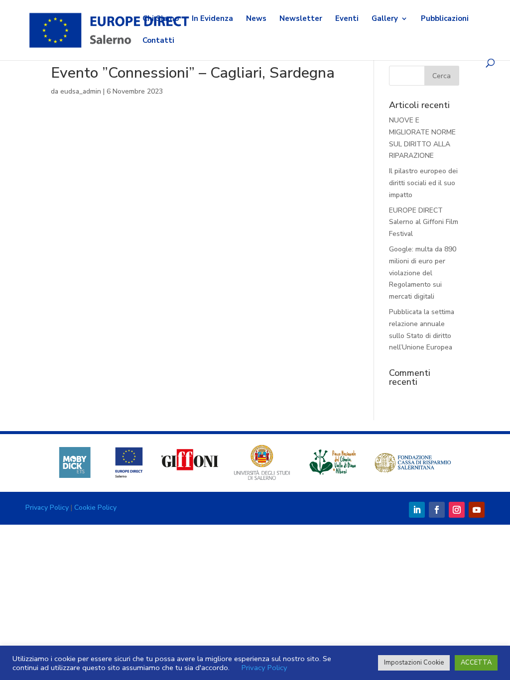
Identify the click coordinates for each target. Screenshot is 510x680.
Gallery (385, 19)
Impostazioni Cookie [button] (414, 662)
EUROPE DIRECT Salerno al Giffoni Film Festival (423, 222)
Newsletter (300, 19)
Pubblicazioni (445, 19)
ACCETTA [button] (476, 662)
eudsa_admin (80, 91)
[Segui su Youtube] (477, 510)
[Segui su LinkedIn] (417, 510)
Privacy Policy (47, 507)
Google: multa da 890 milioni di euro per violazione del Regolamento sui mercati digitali (422, 272)
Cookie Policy (95, 507)
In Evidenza (212, 19)
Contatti (158, 41)
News (256, 19)
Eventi (347, 19)
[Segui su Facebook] (437, 510)
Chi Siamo (160, 19)
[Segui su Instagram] (457, 510)
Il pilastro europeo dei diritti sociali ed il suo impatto (423, 183)
